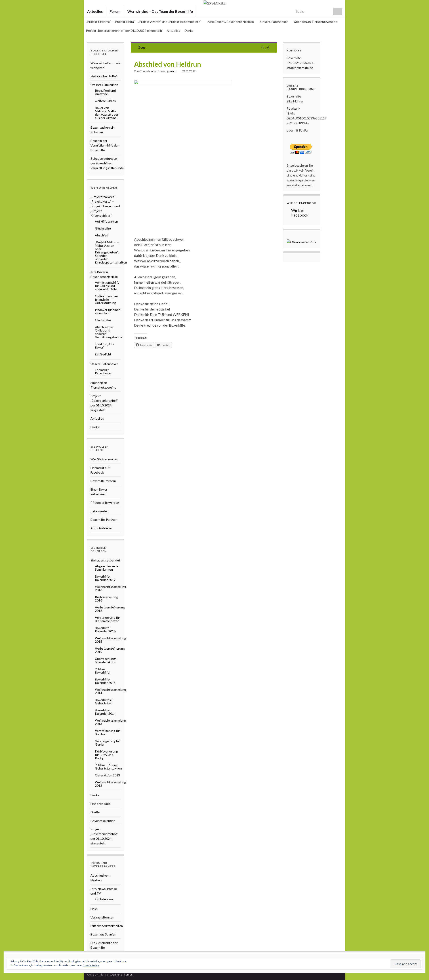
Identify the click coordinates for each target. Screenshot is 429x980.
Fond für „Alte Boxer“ (104, 345)
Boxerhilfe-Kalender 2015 (105, 681)
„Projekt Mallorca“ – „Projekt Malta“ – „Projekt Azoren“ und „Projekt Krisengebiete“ (144, 21)
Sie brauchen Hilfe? (103, 76)
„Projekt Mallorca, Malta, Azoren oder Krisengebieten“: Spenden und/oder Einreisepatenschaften (111, 252)
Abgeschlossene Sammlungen (106, 567)
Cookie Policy (91, 965)
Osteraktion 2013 (107, 775)
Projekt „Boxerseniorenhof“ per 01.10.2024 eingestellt (124, 30)
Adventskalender (102, 821)
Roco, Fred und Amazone (105, 92)
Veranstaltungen (102, 917)
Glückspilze (103, 228)
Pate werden (99, 511)
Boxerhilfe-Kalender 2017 (105, 578)
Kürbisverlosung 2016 (106, 598)
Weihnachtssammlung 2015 (110, 639)
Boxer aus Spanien (103, 934)
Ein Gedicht (103, 354)
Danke (189, 30)
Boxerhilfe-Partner (103, 519)
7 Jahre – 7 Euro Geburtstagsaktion (108, 766)
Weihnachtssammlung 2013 (110, 722)
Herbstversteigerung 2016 (110, 608)
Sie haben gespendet (105, 560)
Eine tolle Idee (100, 804)
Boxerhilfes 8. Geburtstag (104, 701)
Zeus (141, 47)
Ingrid (265, 47)
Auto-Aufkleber (101, 528)
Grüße (95, 812)
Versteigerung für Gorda (107, 742)
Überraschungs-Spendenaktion (106, 660)
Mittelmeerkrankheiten (106, 926)
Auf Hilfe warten (106, 221)
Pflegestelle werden (104, 502)
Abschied (101, 235)
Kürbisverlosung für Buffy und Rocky (106, 754)
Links (94, 909)
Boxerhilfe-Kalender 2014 (105, 711)
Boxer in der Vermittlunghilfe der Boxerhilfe (104, 145)
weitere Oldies (105, 101)
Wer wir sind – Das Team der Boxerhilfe (160, 11)
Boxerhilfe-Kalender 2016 (105, 629)
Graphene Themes (121, 974)
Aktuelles (95, 11)
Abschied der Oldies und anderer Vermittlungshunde (108, 332)
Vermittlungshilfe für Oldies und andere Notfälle (107, 286)
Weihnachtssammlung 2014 (110, 691)
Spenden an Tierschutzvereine (315, 21)
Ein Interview (104, 899)
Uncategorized (167, 71)
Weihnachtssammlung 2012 (110, 783)
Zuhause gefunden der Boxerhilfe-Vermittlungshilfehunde (107, 163)
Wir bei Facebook (301, 203)
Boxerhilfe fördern (103, 481)
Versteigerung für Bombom (107, 732)
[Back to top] (419, 970)
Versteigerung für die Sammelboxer (107, 619)
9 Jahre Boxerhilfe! (102, 670)
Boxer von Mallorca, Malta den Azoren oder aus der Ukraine (106, 113)
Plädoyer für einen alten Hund (107, 311)
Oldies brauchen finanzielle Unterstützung (106, 299)
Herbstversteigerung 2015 (110, 650)
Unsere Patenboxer (274, 21)
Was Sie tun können (104, 459)
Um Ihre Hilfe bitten (104, 85)
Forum (115, 11)
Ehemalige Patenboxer (103, 371)
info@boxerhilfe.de (300, 68)
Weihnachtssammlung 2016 (110, 588)
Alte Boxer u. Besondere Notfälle (231, 21)
